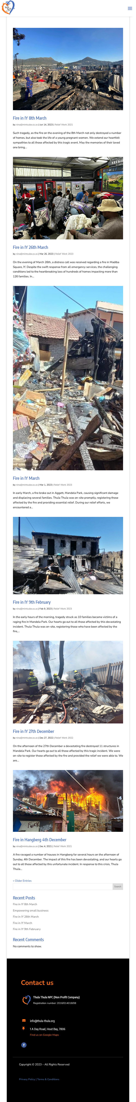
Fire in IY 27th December (33, 731)
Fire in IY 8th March (29, 118)
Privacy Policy (27, 1079)
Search (117, 886)
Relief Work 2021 (64, 124)
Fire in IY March (26, 478)
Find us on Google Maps (44, 1035)
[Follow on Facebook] (24, 1045)
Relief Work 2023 (64, 253)
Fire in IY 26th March (30, 247)
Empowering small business (30, 910)
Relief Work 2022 (64, 737)
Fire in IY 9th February (32, 602)
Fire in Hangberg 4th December (39, 839)
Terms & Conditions (48, 1079)
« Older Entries (22, 881)
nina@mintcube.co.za (26, 124)
